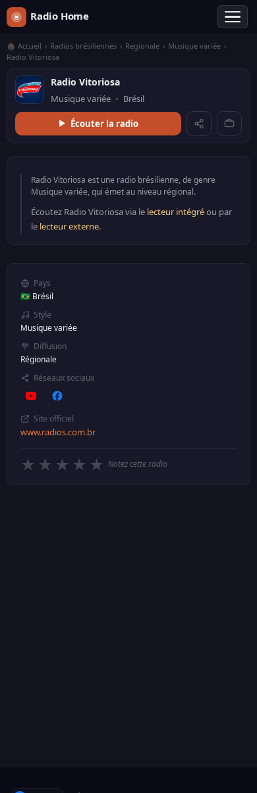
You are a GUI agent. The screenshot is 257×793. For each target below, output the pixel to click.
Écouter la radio (104, 124)
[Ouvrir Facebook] (57, 395)
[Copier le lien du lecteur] (229, 123)
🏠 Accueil (24, 46)
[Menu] (232, 17)
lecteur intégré (175, 212)
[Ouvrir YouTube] (31, 395)
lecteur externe (69, 226)
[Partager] (199, 123)
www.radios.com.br (58, 432)
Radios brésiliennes (83, 46)
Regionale (142, 46)
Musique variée (194, 46)
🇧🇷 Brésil (36, 296)
